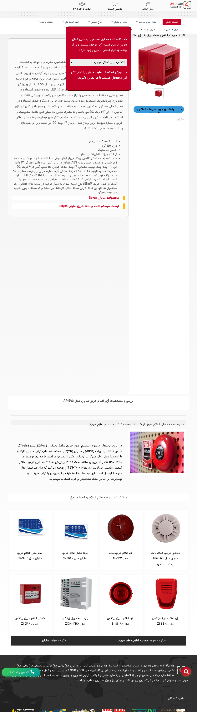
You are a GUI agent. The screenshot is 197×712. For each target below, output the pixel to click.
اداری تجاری (149, 30)
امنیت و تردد (46, 22)
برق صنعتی (171, 30)
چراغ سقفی (96, 22)
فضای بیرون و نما (147, 22)
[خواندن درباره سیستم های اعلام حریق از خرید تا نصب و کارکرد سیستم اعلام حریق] (157, 452)
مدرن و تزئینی (120, 22)
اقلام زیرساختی (71, 22)
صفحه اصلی (171, 22)
